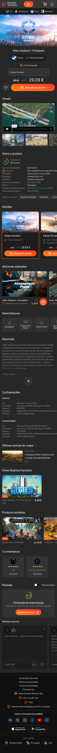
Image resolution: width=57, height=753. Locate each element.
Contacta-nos (28, 689)
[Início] (9, 4)
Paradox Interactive (35, 179)
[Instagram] (25, 720)
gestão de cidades (28, 197)
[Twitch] (47, 720)
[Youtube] (39, 720)
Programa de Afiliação (28, 686)
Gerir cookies (28, 738)
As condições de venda (28, 678)
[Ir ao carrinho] (45, 4)
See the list (32, 168)
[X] (17, 720)
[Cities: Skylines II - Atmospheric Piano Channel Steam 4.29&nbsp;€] (24, 284)
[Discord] (10, 720)
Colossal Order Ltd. (35, 176)
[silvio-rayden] (37, 561)
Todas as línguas (48, 585)
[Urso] (7, 630)
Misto (29, 191)
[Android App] (38, 729)
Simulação (31, 185)
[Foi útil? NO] (42, 664)
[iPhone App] (18, 729)
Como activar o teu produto (38, 173)
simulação (44, 197)
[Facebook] (32, 720)
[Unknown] (13, 561)
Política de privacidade (28, 682)
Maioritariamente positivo (38, 188)
